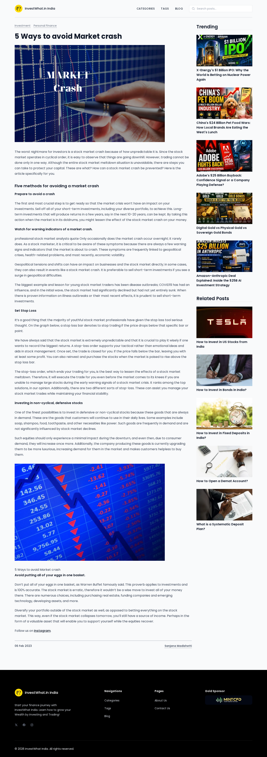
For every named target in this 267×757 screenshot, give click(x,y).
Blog (179, 9)
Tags (165, 9)
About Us (161, 700)
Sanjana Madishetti (178, 646)
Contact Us (162, 708)
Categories (146, 9)
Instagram (42, 630)
